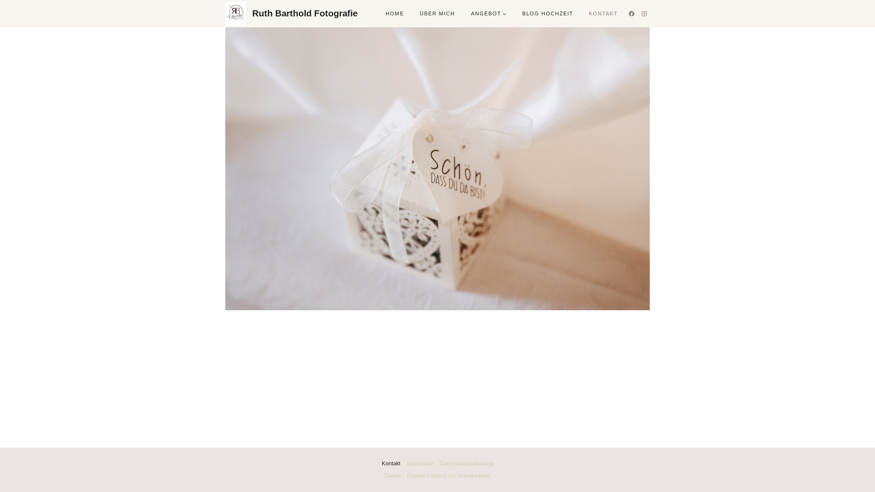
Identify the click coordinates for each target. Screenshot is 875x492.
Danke (393, 476)
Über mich (437, 13)
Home (395, 13)
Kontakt (603, 13)
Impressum (420, 463)
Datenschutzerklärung (466, 463)
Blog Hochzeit (547, 13)
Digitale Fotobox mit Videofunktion (448, 476)
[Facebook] (631, 13)
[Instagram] (644, 13)
